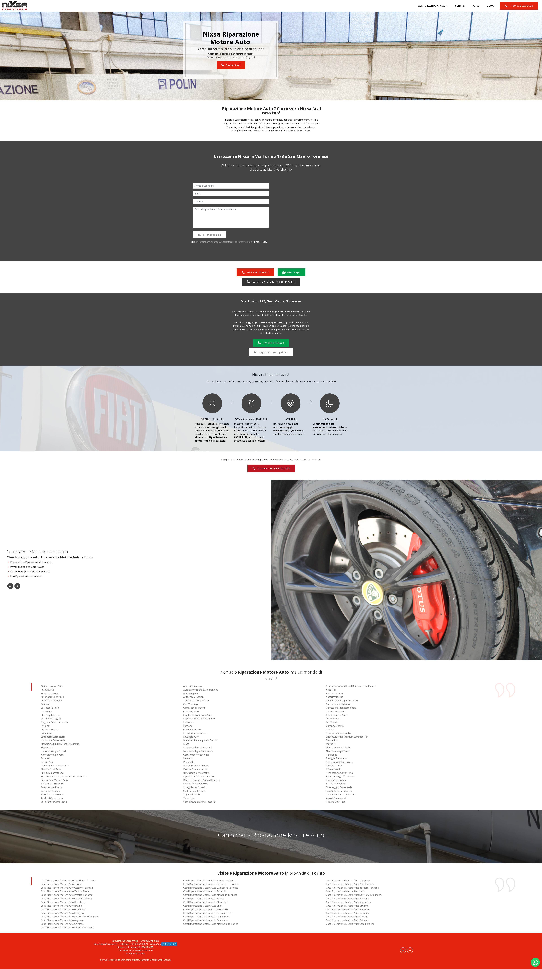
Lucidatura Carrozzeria (53, 740)
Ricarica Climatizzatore (195, 769)
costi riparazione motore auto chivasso (62, 923)
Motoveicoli (47, 747)
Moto (186, 743)
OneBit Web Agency (160, 959)
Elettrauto (188, 722)
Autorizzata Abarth (193, 696)
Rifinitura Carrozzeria (52, 772)
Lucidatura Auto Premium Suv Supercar (347, 736)
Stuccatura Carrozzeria (53, 794)
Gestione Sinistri (49, 729)
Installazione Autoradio (338, 733)
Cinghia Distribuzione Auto (197, 715)
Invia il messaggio (209, 234)
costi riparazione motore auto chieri (203, 905)
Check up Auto (191, 711)
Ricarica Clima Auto (51, 769)
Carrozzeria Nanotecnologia (341, 707)
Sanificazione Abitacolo (195, 783)
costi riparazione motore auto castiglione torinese (211, 884)
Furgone (187, 725)
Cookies (140, 953)
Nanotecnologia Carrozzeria (198, 747)
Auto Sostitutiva (334, 693)
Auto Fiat (331, 689)
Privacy (130, 953)
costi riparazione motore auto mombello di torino (210, 923)
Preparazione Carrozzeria (339, 762)
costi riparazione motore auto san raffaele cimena (353, 894)
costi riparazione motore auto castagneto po (207, 912)
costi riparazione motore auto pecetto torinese (66, 894)
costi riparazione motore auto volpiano (347, 898)
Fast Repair (332, 722)
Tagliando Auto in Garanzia (340, 794)
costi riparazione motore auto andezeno (348, 909)
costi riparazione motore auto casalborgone (350, 923)
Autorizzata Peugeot (52, 700)
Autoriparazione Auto (52, 696)
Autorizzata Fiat (334, 696)
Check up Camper (335, 711)
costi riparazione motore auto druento (347, 905)
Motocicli (331, 743)
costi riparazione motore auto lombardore (206, 916)
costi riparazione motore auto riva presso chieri (67, 927)
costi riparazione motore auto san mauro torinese (68, 880)
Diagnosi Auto (333, 718)
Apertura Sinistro (192, 686)
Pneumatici (189, 762)
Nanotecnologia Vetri (52, 754)
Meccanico (331, 740)
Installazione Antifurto (195, 733)
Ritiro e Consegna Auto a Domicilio (201, 780)
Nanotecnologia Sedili (337, 751)
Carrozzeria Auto (50, 707)
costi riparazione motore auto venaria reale (65, 891)
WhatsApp (294, 272)
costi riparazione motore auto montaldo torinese (210, 894)
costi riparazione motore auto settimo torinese (209, 880)
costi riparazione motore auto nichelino (348, 912)
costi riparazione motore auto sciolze (203, 898)
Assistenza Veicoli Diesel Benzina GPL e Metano (351, 686)
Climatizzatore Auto (336, 715)
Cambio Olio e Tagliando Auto (342, 700)
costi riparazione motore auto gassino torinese (67, 887)
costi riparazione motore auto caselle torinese (66, 898)
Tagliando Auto (191, 794)
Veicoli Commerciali (336, 798)
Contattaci (233, 65)
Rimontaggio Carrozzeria (339, 772)
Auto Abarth (47, 689)
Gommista (46, 733)
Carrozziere (47, 711)
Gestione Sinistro (192, 729)
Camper (45, 704)
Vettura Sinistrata (335, 801)
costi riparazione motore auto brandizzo (63, 902)
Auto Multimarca (49, 693)
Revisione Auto (334, 765)
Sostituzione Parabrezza (339, 790)
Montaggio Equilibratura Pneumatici (60, 743)
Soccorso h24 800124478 (273, 468)
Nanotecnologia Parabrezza (198, 751)
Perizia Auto (47, 762)
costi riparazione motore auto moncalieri (205, 902)
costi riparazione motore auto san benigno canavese (70, 916)
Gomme (330, 729)
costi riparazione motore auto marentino (348, 902)
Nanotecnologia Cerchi (338, 747)
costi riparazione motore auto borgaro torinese (352, 887)
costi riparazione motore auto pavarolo (204, 891)
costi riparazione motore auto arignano (62, 920)
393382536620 (169, 944)
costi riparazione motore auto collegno (62, 912)
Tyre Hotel (189, 798)
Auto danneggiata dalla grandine (200, 689)
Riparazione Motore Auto (54, 780)
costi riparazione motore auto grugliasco (63, 909)
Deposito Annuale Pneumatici (199, 718)
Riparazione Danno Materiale (199, 776)
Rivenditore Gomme (336, 780)
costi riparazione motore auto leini (345, 891)
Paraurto (188, 758)
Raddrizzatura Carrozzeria (55, 765)
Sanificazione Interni (51, 787)
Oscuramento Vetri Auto (196, 754)
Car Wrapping (190, 704)
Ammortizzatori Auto (52, 686)
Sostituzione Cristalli (194, 790)
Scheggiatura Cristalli (194, 787)
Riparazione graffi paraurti (340, 776)
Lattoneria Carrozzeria (53, 736)
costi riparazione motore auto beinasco (347, 920)
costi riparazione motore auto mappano (348, 880)
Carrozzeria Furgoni (194, 707)
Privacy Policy (260, 242)
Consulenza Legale (51, 718)
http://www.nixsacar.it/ (141, 950)
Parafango (331, 754)
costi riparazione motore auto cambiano (205, 920)
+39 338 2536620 (522, 5)
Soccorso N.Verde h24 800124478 (273, 282)
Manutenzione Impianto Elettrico (200, 740)
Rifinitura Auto (333, 769)
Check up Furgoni (50, 715)
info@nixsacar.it (108, 944)
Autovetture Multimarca (196, 700)
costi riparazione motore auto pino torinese (350, 884)
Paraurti (45, 758)
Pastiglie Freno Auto (337, 758)
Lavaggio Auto (191, 736)
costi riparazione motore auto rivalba (61, 905)
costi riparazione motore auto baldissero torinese (210, 887)
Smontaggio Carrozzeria (339, 787)
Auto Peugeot (190, 693)
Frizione (45, 725)
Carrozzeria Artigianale (338, 704)
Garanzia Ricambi (335, 725)
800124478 (148, 947)
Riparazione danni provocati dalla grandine (63, 776)
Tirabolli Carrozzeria (52, 798)
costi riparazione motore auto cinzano (347, 916)
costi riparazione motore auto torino (61, 884)
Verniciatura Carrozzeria (54, 801)
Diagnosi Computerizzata (54, 722)
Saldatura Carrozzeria (52, 783)
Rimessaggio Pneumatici (196, 772)
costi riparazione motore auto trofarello (205, 909)
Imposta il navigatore (273, 352)
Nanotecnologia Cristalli (53, 751)
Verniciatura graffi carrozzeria (199, 801)
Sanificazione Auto (336, 783)
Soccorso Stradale (50, 790)
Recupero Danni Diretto (196, 765)
